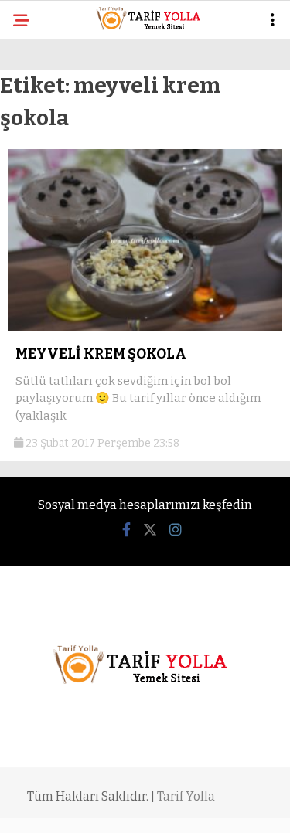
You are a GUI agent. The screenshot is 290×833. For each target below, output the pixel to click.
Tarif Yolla (186, 796)
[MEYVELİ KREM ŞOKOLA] (145, 328)
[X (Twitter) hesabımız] (150, 530)
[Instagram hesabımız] (175, 530)
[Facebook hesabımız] (126, 530)
